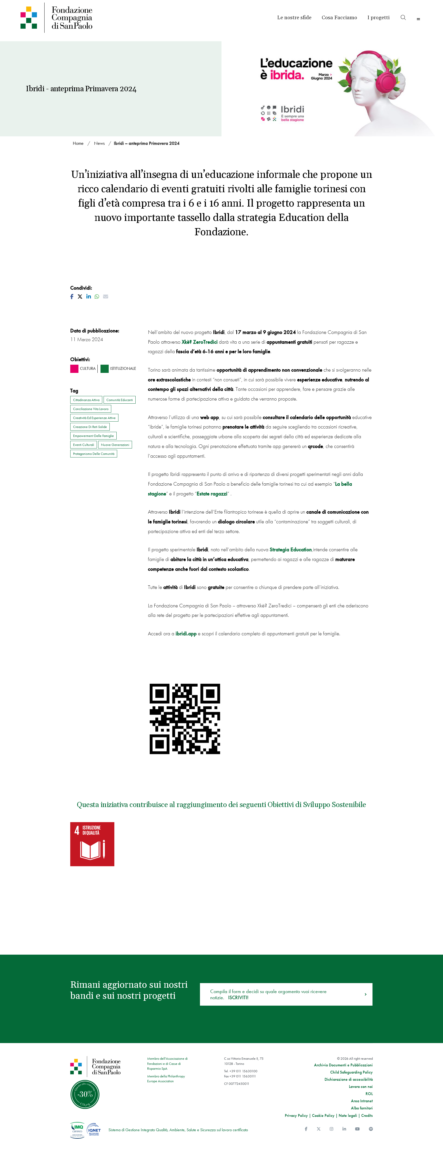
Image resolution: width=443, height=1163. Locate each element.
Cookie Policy (323, 1115)
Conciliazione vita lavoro (90, 408)
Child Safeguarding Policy (351, 1072)
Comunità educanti (119, 399)
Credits (367, 1115)
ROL (369, 1093)
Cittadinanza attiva (86, 399)
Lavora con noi (361, 1086)
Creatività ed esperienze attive (94, 417)
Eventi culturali (83, 444)
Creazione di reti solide (90, 426)
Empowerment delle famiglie (93, 435)
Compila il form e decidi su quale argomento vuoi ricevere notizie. (268, 994)
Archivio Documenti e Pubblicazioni (343, 1065)
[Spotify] (371, 1129)
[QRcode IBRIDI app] (185, 719)
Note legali (348, 1115)
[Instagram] (331, 1129)
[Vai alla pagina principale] (69, 18)
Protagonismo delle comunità (93, 453)
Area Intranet (362, 1101)
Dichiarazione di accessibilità (349, 1079)
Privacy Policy (296, 1115)
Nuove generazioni (115, 444)
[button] (378, 18)
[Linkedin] (344, 1129)
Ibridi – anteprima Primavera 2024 (146, 143)
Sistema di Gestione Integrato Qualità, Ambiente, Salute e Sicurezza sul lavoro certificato (178, 1130)
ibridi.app (186, 633)
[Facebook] (306, 1129)
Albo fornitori (362, 1108)
